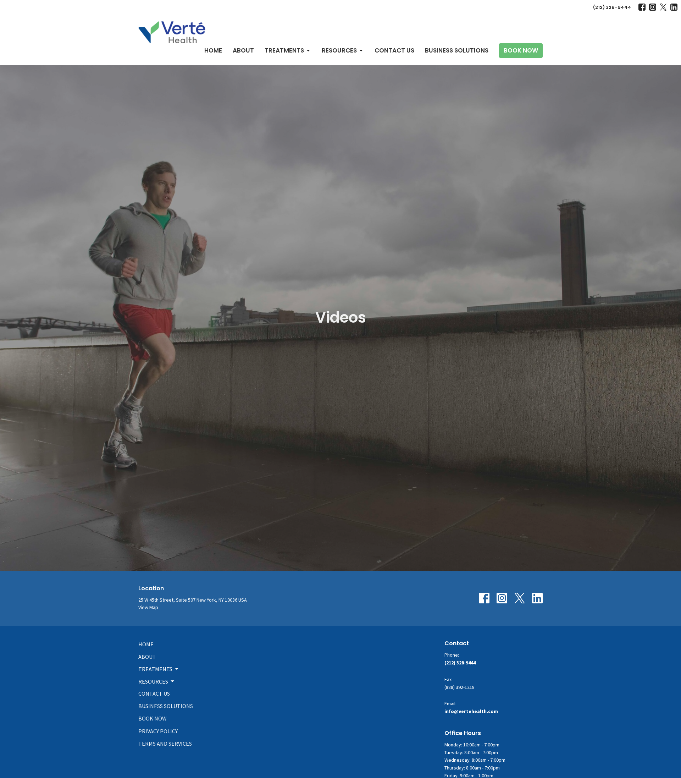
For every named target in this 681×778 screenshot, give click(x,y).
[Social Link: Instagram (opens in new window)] (652, 7)
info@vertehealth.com (471, 711)
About (243, 50)
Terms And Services (165, 743)
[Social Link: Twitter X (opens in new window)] (663, 7)
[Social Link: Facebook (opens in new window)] (642, 7)
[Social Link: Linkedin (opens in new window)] (673, 7)
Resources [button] (153, 681)
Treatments (284, 50)
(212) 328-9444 (612, 7)
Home (213, 50)
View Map (148, 607)
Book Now (521, 50)
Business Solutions (456, 50)
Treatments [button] (155, 669)
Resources (339, 50)
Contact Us (394, 50)
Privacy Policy (158, 731)
